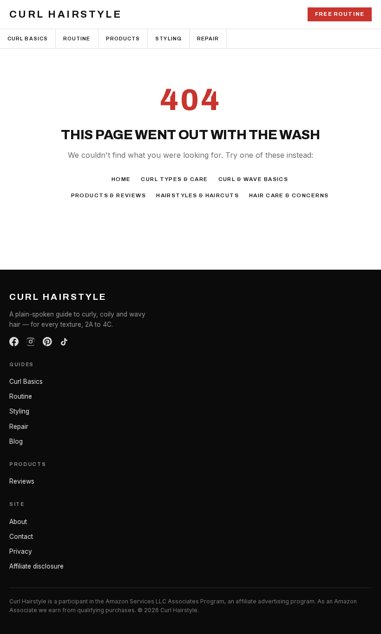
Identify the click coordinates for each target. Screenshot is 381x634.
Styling (168, 38)
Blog (16, 441)
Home (121, 179)
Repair (208, 38)
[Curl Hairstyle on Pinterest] (47, 341)
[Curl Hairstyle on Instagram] (30, 341)
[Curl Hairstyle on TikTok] (64, 341)
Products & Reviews (108, 195)
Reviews (21, 481)
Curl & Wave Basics (253, 179)
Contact (21, 536)
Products (123, 38)
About (18, 521)
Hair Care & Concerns (288, 195)
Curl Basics (27, 38)
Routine (77, 38)
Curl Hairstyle (65, 14)
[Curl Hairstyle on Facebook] (14, 341)
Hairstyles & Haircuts (197, 195)
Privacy (20, 551)
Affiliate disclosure (36, 566)
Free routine (339, 14)
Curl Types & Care (174, 179)
